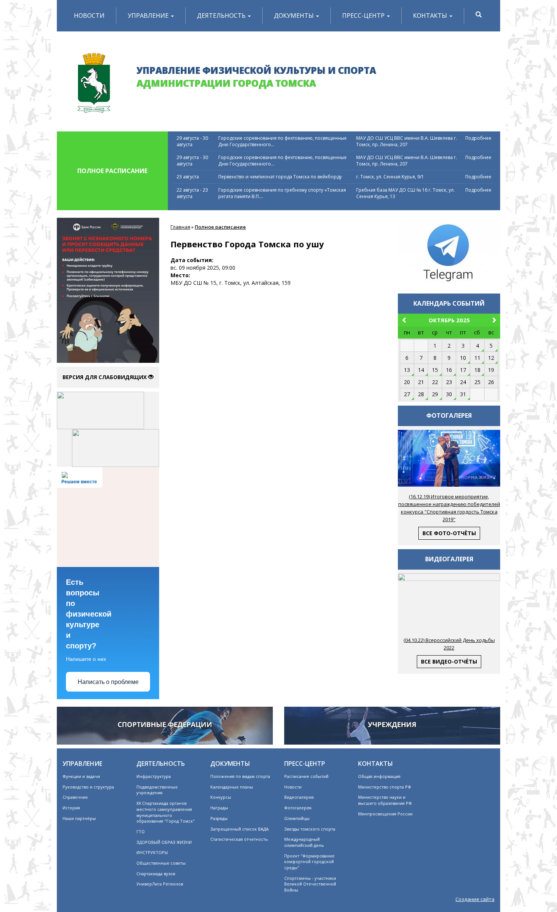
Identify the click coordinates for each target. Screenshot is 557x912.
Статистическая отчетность (239, 839)
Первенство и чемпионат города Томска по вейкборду (280, 176)
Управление (149, 15)
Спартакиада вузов (155, 873)
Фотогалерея (297, 807)
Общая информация (379, 776)
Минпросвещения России (385, 814)
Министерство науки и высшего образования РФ (385, 800)
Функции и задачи (81, 776)
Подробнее (478, 138)
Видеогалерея (299, 797)
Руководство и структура (88, 787)
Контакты (431, 15)
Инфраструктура (153, 776)
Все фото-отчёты (449, 533)
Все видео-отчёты (449, 661)
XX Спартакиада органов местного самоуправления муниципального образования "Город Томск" (165, 812)
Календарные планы (231, 787)
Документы (294, 15)
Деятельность (222, 15)
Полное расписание (220, 226)
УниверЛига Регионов (159, 884)
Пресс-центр (364, 15)
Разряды (219, 818)
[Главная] (94, 80)
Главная (180, 226)
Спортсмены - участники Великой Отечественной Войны (310, 884)
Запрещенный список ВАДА (239, 829)
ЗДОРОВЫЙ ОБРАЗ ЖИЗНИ (164, 842)
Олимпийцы (297, 818)
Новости (89, 15)
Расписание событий (306, 776)
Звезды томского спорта (309, 829)
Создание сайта (474, 899)
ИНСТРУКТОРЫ (152, 852)
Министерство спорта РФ (384, 787)
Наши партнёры (79, 818)
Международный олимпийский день (304, 842)
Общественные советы (161, 863)
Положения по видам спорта (240, 776)
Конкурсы (220, 797)
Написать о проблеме (108, 682)
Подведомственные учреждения (157, 790)
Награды (219, 807)
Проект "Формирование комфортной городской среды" (309, 861)
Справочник (75, 797)
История (71, 807)
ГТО (140, 831)
